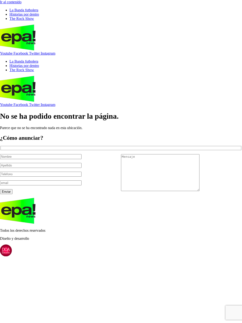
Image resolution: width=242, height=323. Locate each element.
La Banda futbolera (23, 10)
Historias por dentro (24, 14)
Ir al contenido (11, 2)
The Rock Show (21, 19)
